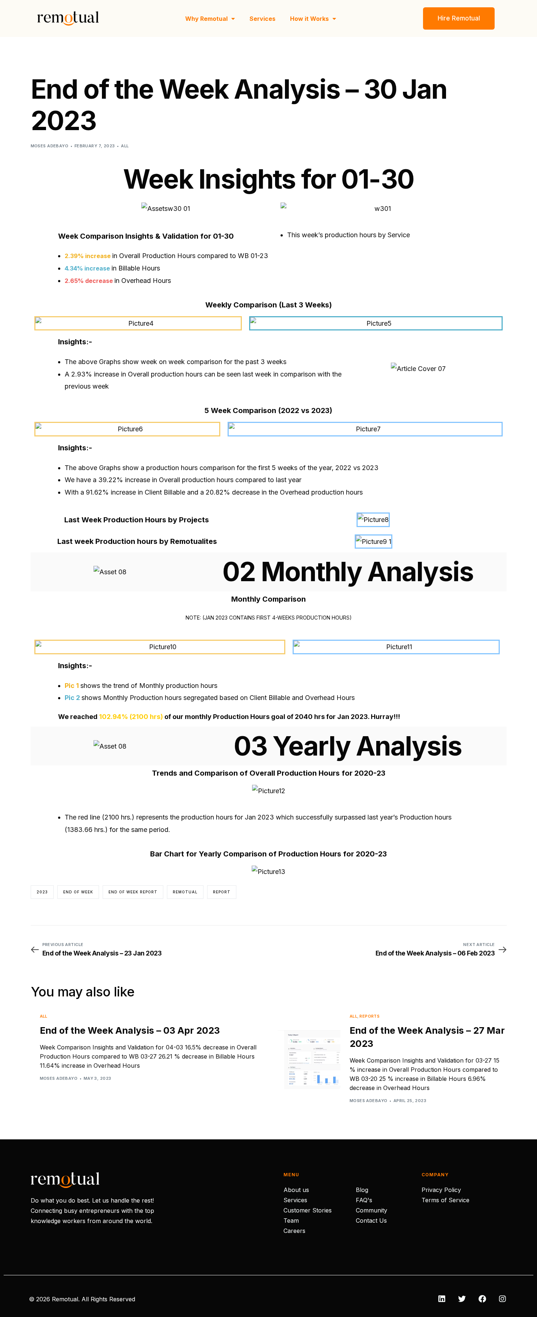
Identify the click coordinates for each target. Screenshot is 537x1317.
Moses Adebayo (50, 145)
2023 (42, 892)
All (125, 145)
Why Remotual (206, 18)
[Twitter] (462, 1299)
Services (262, 18)
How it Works (309, 18)
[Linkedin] (442, 1299)
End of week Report (132, 892)
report (222, 892)
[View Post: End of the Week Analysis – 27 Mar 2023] (309, 1057)
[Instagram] (502, 1299)
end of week (78, 892)
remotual (185, 892)
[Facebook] (482, 1299)
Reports (369, 1016)
